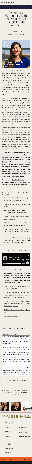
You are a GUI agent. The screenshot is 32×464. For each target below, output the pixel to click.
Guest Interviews (16, 34)
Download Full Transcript (10, 334)
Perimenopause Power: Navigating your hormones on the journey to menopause (17, 295)
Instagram (17, 316)
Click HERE (7, 286)
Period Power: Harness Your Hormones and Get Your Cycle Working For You (17, 304)
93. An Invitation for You (15, 380)
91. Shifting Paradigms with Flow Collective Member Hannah (17, 392)
